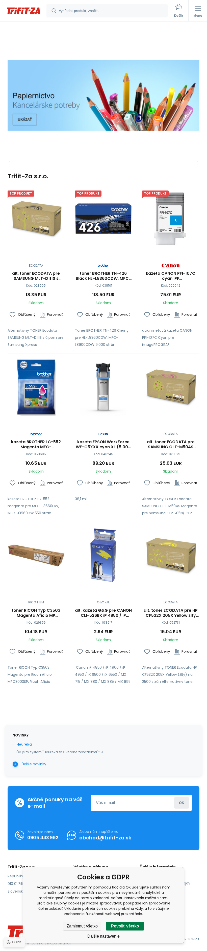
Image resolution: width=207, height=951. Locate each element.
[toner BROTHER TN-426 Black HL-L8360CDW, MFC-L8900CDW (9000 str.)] (103, 218)
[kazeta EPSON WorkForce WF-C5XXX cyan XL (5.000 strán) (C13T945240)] (103, 387)
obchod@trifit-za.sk (105, 837)
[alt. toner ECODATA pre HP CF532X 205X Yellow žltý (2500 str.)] (170, 555)
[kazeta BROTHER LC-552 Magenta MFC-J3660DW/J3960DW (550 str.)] (36, 387)
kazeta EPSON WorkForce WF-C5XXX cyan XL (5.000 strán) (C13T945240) (103, 444)
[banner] (23, 11)
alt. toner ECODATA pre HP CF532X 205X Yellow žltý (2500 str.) (171, 613)
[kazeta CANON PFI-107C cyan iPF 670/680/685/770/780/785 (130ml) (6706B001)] (170, 218)
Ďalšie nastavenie (103, 936)
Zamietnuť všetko (82, 926)
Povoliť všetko (125, 926)
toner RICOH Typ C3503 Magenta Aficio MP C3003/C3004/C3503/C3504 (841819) (36, 613)
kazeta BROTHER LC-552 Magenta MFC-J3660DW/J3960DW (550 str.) (36, 444)
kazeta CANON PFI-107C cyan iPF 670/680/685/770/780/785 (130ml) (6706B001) (170, 276)
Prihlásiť (181, 803)
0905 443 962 (43, 837)
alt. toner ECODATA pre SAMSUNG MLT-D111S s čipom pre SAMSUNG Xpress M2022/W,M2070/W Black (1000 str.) (36, 276)
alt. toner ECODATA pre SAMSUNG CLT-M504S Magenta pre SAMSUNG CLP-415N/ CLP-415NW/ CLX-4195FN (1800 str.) (170, 444)
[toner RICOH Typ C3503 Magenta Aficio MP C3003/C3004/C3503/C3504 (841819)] (36, 555)
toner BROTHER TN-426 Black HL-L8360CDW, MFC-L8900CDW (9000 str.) (103, 276)
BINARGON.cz (188, 939)
